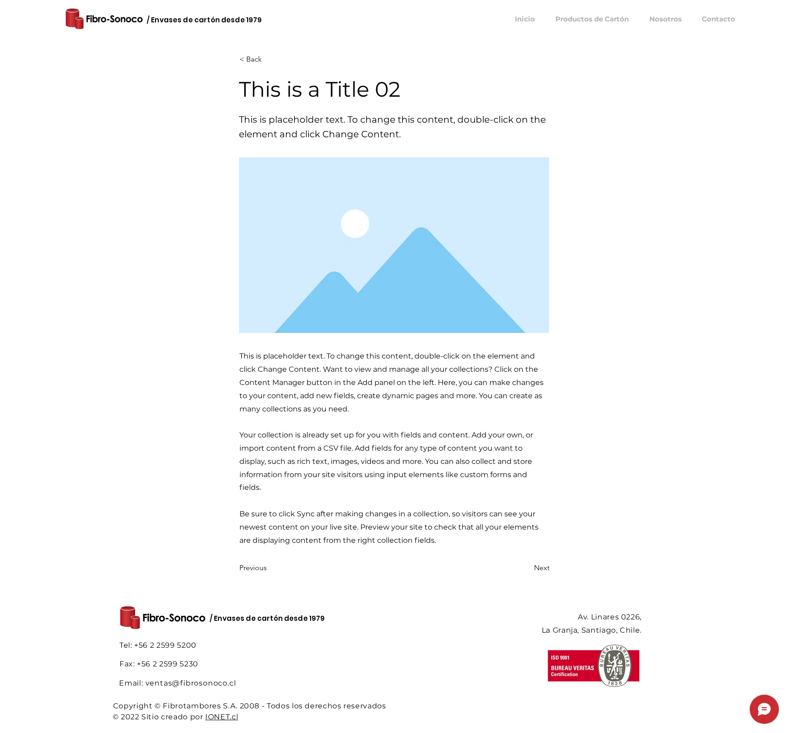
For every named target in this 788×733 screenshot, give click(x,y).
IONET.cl (221, 716)
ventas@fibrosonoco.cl (190, 683)
